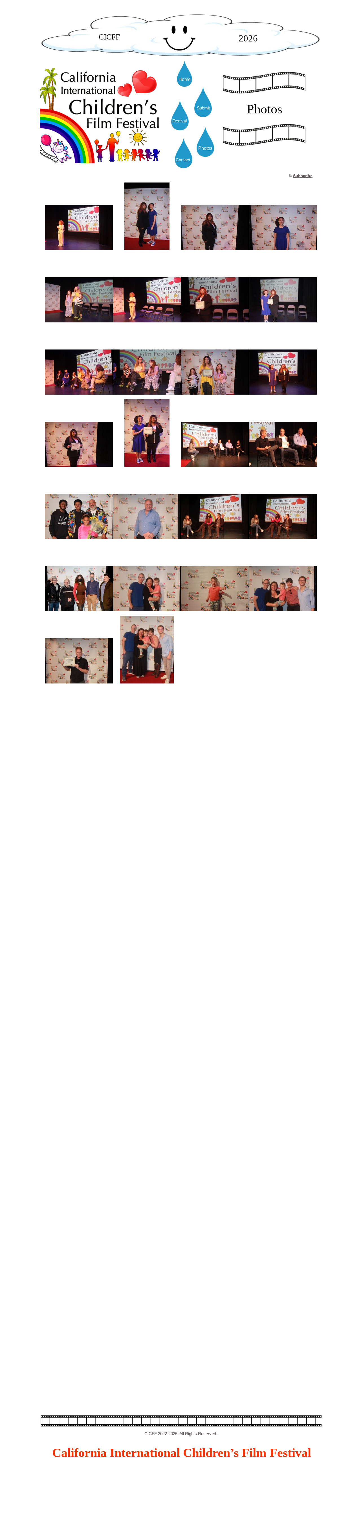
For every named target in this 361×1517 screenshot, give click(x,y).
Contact (183, 159)
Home (185, 79)
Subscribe (302, 175)
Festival (179, 120)
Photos (205, 148)
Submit (203, 107)
